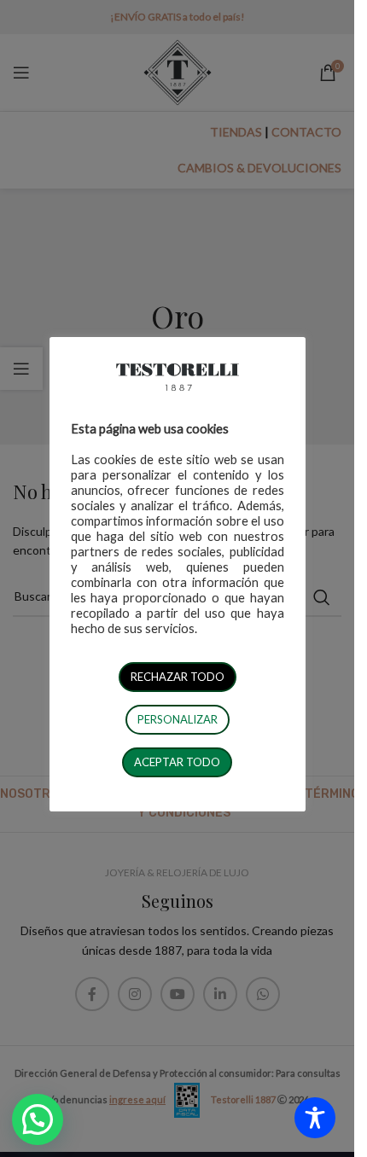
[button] (37, 1119)
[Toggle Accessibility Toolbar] (315, 1118)
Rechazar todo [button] (177, 676)
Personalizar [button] (177, 719)
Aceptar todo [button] (177, 762)
